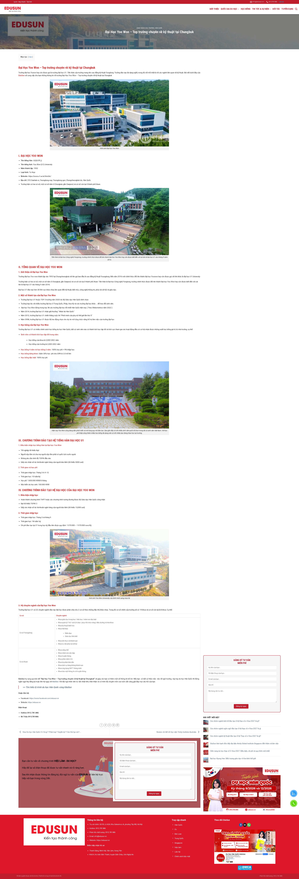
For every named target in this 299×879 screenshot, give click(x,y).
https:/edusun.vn (34, 702)
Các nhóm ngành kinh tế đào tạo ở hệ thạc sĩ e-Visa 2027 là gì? (234, 721)
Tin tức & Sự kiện (260, 9)
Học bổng (246, 9)
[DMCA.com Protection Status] (245, 868)
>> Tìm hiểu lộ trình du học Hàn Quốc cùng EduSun (47, 687)
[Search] (296, 9)
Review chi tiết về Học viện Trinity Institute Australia (177, 732)
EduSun (21, 75)
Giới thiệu (214, 9)
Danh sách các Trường (145, 28)
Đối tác (276, 9)
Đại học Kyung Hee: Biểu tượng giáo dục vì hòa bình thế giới (233, 758)
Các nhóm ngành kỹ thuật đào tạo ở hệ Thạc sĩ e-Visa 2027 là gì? (235, 736)
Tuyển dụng (287, 9)
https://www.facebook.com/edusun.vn (44, 698)
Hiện (30, 57)
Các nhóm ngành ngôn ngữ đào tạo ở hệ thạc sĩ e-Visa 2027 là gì (235, 729)
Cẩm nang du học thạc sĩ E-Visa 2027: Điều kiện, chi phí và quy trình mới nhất (240, 751)
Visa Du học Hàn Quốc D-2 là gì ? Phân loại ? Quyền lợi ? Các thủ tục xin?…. (51, 732)
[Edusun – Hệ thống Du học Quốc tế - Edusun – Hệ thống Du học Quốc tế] (13, 9)
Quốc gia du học (229, 9)
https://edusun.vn (103, 840)
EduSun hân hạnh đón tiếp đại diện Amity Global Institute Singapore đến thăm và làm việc (244, 743)
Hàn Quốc (158, 28)
